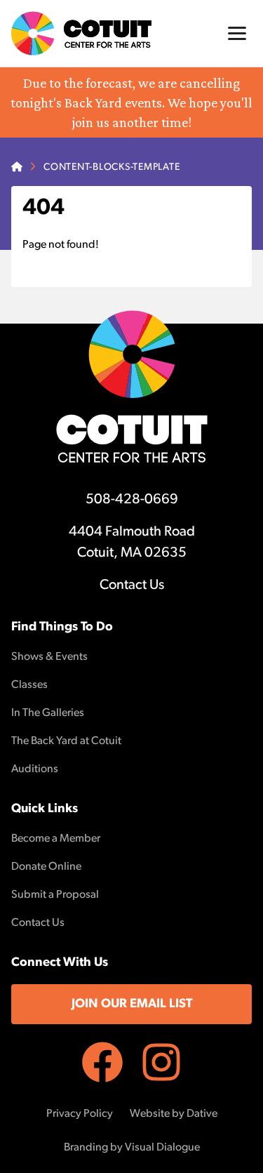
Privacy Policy (79, 1114)
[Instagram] (161, 1062)
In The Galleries (47, 713)
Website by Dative (173, 1114)
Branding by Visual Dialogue (132, 1147)
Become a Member (55, 838)
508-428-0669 (132, 500)
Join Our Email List (132, 1004)
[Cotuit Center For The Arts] (81, 33)
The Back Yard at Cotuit (66, 741)
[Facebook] (102, 1062)
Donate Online (46, 867)
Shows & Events (49, 657)
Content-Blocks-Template (111, 167)
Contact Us (132, 585)
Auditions (34, 769)
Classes (29, 685)
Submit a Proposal (55, 895)
